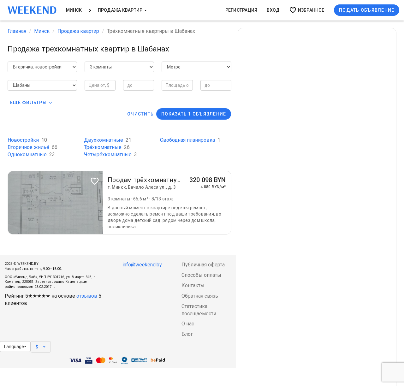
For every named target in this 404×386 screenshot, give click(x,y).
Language (14, 346)
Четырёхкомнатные (110, 154)
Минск (74, 10)
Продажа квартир (121, 10)
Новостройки (27, 140)
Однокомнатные (31, 154)
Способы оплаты (201, 275)
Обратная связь (199, 296)
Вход (273, 10)
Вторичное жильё (32, 147)
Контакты (193, 285)
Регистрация (241, 10)
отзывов (86, 296)
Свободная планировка (190, 140)
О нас (187, 324)
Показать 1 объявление (193, 113)
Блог (187, 334)
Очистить (140, 113)
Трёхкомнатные (107, 147)
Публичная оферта (203, 265)
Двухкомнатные (107, 140)
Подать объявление (366, 10)
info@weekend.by (142, 265)
